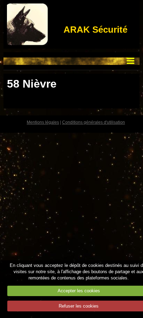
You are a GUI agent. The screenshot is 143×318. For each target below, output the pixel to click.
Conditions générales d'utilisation (93, 122)
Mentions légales (43, 122)
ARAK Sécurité (95, 29)
